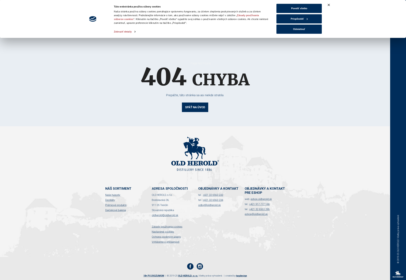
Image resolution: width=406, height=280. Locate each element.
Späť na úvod (195, 107)
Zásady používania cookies (167, 226)
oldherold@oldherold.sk (165, 215)
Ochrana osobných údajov (166, 236)
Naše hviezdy (112, 194)
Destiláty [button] (110, 200)
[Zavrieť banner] (329, 5)
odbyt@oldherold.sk (209, 205)
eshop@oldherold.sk (256, 214)
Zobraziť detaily (123, 31)
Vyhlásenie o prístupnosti (165, 241)
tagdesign (241, 275)
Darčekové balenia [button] (115, 210)
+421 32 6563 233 (213, 194)
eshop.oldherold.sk (261, 199)
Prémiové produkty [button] (116, 205)
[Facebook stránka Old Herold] (190, 266)
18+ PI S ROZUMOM (153, 275)
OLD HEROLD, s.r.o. (188, 275)
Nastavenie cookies (163, 231)
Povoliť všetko (299, 8)
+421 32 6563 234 (213, 200)
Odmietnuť (299, 29)
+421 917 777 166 (259, 204)
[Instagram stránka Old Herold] (199, 266)
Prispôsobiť (297, 18)
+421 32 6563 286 (259, 209)
